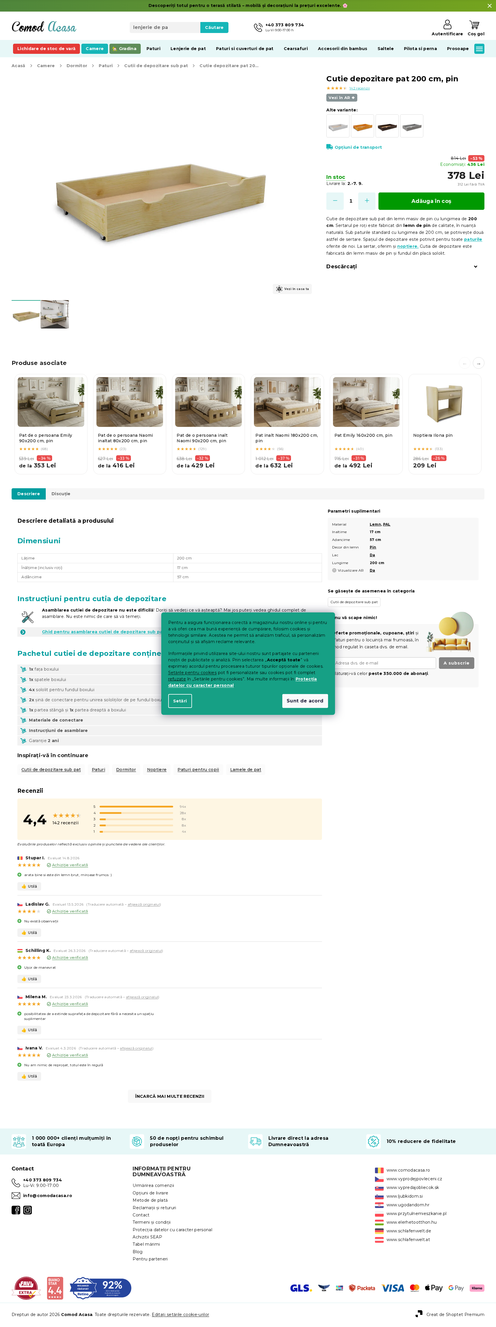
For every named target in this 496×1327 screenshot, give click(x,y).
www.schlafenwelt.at (408, 1239)
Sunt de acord (305, 701)
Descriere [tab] (28, 493)
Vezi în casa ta (296, 289)
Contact (141, 1215)
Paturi (98, 769)
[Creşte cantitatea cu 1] (367, 201)
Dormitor (126, 769)
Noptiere (157, 769)
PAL (387, 524)
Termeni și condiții (152, 1222)
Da (372, 555)
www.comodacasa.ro (408, 1170)
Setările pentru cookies (192, 672)
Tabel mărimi (146, 1244)
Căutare (214, 27)
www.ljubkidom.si (405, 1196)
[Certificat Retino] (100, 1287)
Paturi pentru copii (198, 769)
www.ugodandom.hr (408, 1204)
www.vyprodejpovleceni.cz (414, 1178)
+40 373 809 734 (42, 1180)
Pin (373, 547)
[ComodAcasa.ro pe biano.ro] (55, 1287)
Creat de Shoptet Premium (455, 1314)
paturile (473, 239)
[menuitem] (46, 48)
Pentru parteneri (150, 1259)
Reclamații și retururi (154, 1207)
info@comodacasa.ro (47, 1195)
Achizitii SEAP (147, 1237)
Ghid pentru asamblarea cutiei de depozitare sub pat (103, 631)
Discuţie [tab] (61, 493)
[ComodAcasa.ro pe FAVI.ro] (26, 1287)
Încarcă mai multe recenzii (169, 1096)
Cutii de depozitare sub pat (51, 769)
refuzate (177, 679)
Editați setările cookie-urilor (180, 1314)
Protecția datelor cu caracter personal (172, 1229)
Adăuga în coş (431, 201)
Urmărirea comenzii (153, 1185)
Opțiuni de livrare (150, 1193)
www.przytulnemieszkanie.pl (417, 1213)
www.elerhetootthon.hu (412, 1222)
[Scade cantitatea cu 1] (335, 201)
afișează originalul (144, 904)
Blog (137, 1251)
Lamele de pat (245, 769)
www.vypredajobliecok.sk (413, 1187)
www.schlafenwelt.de (409, 1231)
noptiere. (408, 246)
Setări (180, 701)
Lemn (375, 524)
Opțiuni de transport (358, 147)
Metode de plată (150, 1200)
